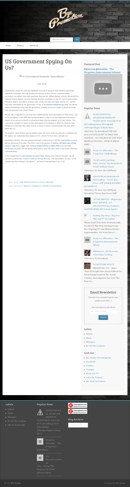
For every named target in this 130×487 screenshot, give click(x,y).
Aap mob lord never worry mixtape (37, 182)
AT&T (59, 123)
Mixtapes (90, 342)
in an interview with (55, 105)
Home (8, 45)
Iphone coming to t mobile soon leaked (42, 185)
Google (39, 146)
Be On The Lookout (95, 346)
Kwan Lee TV (92, 373)
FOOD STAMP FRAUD (103, 264)
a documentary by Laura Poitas (32, 156)
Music (89, 338)
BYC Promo (121, 483)
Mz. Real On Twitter (96, 381)
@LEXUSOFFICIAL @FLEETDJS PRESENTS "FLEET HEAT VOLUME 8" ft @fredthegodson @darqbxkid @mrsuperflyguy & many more (102, 121)
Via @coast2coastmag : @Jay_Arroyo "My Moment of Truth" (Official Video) (107, 163)
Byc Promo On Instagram (98, 357)
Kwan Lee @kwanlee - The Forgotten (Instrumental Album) (102, 70)
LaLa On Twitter (94, 377)
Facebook (34, 45)
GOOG (45, 146)
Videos (89, 334)
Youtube (90, 369)
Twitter (20, 45)
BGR (44, 83)
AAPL (58, 146)
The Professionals (16, 425)
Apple (53, 146)
